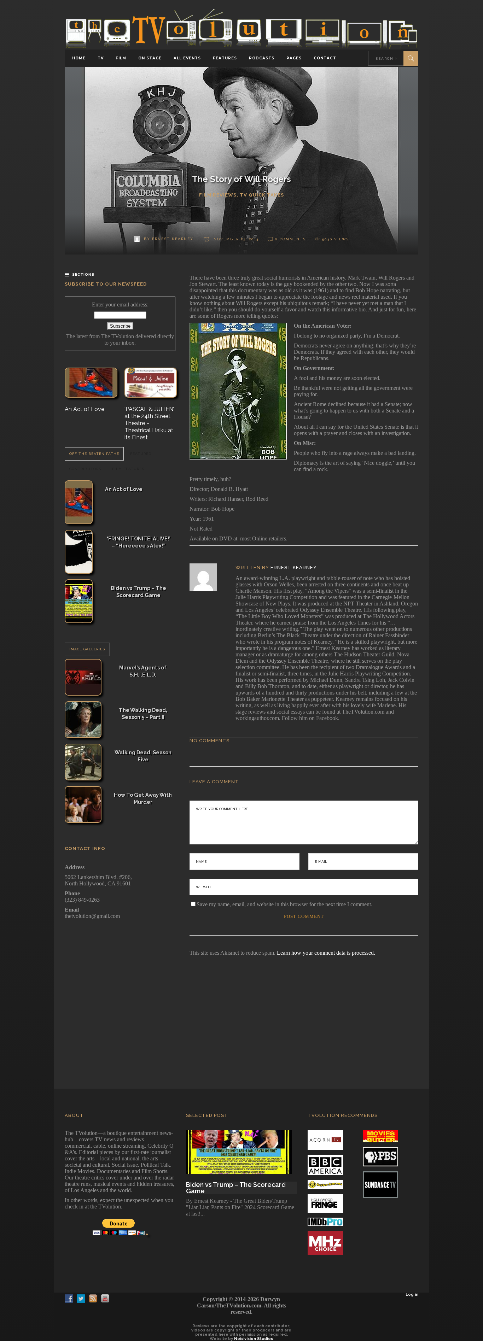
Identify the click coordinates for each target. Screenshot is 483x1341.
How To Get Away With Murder (143, 798)
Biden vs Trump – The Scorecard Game (138, 591)
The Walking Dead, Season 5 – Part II (143, 713)
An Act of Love (84, 409)
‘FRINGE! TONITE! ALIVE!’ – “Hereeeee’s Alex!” (138, 542)
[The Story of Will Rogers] (208, 577)
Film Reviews (218, 195)
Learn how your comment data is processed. (326, 953)
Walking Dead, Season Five (143, 755)
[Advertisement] (241, 1012)
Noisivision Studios (253, 1338)
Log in (412, 1294)
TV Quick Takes (262, 195)
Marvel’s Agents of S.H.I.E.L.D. (143, 671)
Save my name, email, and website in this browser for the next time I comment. (284, 904)
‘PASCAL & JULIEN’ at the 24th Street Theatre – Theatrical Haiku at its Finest (149, 423)
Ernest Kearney (293, 567)
